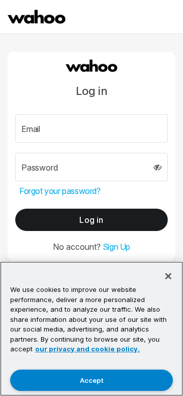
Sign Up (116, 247)
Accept (92, 380)
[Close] (168, 276)
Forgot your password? (60, 191)
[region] (91, 328)
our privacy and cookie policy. (87, 349)
